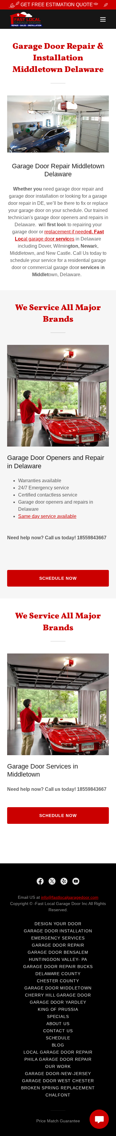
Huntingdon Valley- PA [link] (58, 959)
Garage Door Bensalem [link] (58, 952)
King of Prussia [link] (58, 1009)
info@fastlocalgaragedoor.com (69, 897)
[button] (103, 19)
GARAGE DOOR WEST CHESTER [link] (58, 1080)
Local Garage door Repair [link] (58, 1052)
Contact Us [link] (58, 1030)
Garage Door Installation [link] (58, 930)
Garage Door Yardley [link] (58, 1002)
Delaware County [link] (58, 973)
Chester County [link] (58, 980)
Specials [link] (58, 1016)
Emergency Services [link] (58, 938)
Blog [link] (58, 1045)
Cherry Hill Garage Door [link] (58, 995)
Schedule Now (58, 578)
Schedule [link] (58, 1038)
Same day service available (47, 516)
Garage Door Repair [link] (58, 945)
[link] (26, 19)
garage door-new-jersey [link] (58, 1073)
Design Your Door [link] (58, 923)
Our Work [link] (58, 1066)
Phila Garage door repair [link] (58, 1059)
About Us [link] (58, 1023)
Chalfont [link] (58, 1095)
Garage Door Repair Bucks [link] (58, 966)
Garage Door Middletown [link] (58, 988)
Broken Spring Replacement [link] (58, 1087)
